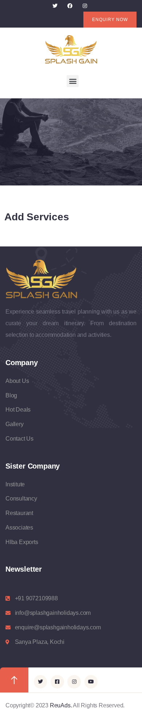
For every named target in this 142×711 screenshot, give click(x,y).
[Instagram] (84, 6)
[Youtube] (91, 681)
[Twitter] (55, 6)
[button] (73, 81)
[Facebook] (70, 6)
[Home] (71, 49)
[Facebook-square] (57, 681)
